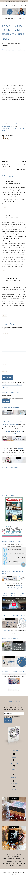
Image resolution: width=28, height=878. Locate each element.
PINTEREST (14, 769)
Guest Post (14, 43)
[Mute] (22, 610)
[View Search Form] (25, 5)
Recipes (15, 863)
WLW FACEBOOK (14, 763)
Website (4, 371)
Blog (19, 854)
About (14, 854)
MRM (23, 872)
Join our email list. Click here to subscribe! (14, 1)
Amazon (8, 431)
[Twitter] (19, 5)
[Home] (2, 18)
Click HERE (7, 583)
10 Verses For (7, 863)
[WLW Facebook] (12, 5)
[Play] (3, 610)
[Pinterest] (17, 5)
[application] (14, 604)
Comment (6, 333)
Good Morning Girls (14, 861)
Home (9, 854)
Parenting (19, 43)
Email (4, 364)
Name (4, 357)
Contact (22, 863)
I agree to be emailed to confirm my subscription (13, 398)
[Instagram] (15, 5)
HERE (21, 455)
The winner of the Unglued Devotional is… (21, 165)
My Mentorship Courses (14, 865)
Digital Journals (8, 859)
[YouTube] (10, 5)
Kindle (14, 433)
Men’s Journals (20, 859)
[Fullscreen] (24, 610)
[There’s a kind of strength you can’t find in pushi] (14, 477)
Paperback (19, 431)
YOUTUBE (14, 757)
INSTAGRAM (14, 777)
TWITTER (14, 789)
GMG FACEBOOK (14, 783)
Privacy (14, 874)
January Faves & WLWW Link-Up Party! (7, 165)
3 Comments (5, 45)
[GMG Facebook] (21, 5)
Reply (4, 207)
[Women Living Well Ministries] (14, 11)
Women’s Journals (14, 856)
